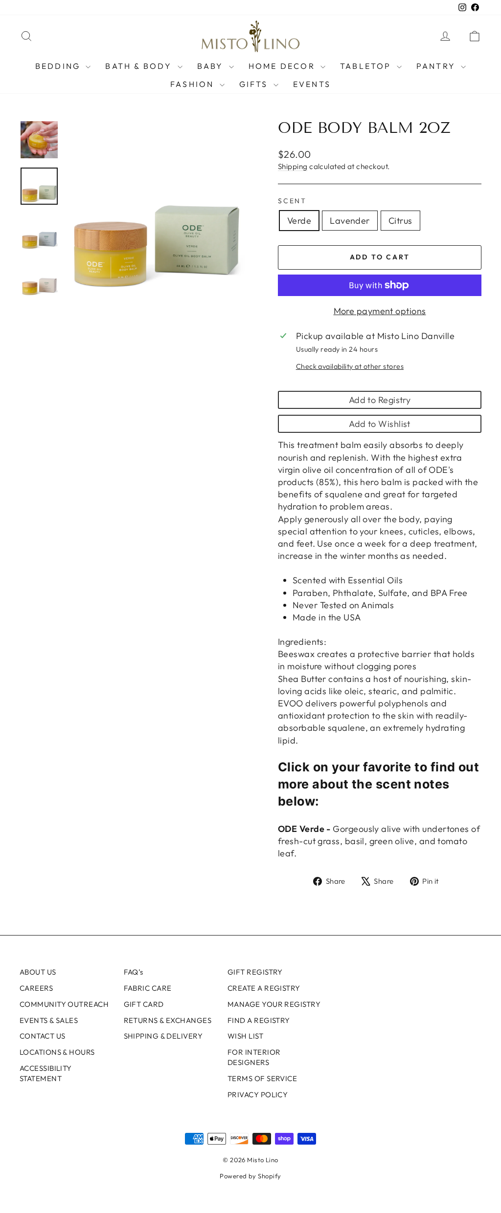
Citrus (400, 220)
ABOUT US (38, 972)
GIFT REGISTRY (255, 972)
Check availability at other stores (350, 366)
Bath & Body (140, 66)
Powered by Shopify (250, 1176)
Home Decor (283, 66)
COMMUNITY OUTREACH (64, 1004)
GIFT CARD (144, 1004)
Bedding (59, 66)
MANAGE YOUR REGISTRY (274, 1004)
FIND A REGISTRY (259, 1020)
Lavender (350, 220)
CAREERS (36, 988)
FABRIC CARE (148, 988)
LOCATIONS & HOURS (57, 1052)
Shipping (293, 166)
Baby (212, 66)
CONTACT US (43, 1036)
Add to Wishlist (379, 423)
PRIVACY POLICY (258, 1094)
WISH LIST (245, 1036)
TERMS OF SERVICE (262, 1078)
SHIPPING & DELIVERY (163, 1036)
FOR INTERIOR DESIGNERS (254, 1057)
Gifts (255, 84)
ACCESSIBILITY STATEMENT (46, 1073)
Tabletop (367, 66)
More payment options (380, 311)
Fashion (193, 84)
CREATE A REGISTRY (264, 988)
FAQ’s (133, 972)
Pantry (437, 66)
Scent (292, 200)
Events (312, 84)
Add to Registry (380, 399)
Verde (299, 220)
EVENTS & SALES (49, 1020)
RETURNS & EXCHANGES (168, 1020)
